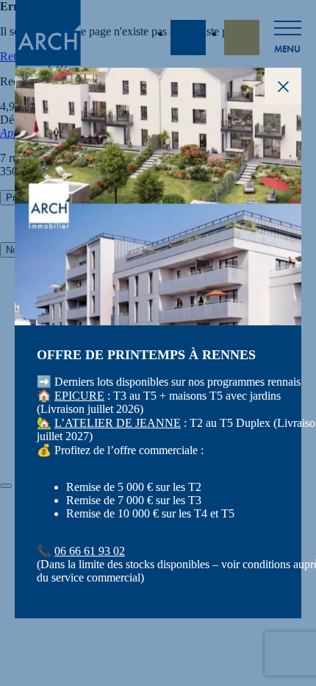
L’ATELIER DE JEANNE (117, 423)
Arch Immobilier (48, 37)
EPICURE (79, 395)
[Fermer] (6, 486)
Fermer (283, 86)
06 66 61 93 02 (89, 551)
